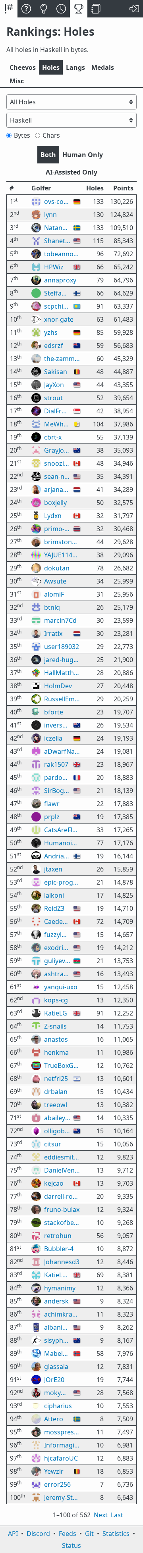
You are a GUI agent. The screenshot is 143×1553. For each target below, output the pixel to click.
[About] (26, 8)
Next (101, 1515)
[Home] (8, 8)
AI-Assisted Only (71, 172)
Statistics (115, 1533)
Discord (38, 1533)
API (13, 1533)
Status (71, 1545)
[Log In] (134, 8)
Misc (17, 81)
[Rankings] (78, 8)
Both (48, 154)
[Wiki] (96, 8)
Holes (51, 67)
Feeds (67, 1533)
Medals (102, 67)
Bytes (22, 135)
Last (117, 1515)
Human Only (82, 154)
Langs (75, 67)
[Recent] (61, 8)
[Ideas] (43, 8)
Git (89, 1533)
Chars (51, 135)
